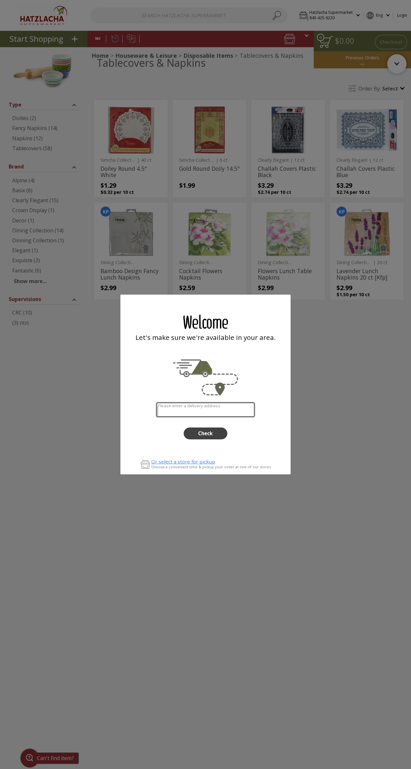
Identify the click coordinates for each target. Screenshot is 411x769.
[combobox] (205, 409)
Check (205, 433)
